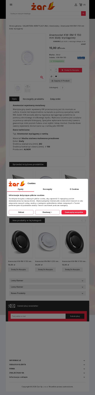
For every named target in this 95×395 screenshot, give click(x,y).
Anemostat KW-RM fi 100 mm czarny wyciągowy (74, 261)
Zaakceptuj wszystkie (74, 212)
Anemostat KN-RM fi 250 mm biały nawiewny (47, 261)
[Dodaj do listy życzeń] (56, 76)
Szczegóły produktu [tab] (33, 99)
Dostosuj (47, 212)
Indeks (52, 57)
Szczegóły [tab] (47, 189)
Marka (52, 55)
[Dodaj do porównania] (51, 76)
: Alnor (57, 55)
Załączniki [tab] (55, 99)
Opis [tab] (14, 99)
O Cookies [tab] (74, 189)
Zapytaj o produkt (60, 81)
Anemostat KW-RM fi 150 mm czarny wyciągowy (20, 261)
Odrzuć (21, 212)
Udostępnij (62, 87)
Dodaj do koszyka (70, 70)
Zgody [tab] (20, 189)
